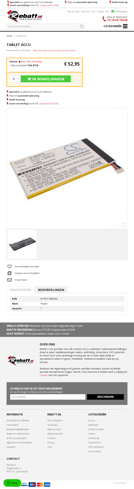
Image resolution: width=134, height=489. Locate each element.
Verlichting (93, 438)
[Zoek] (81, 26)
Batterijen (93, 424)
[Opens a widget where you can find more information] (12, 483)
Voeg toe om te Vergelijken (27, 273)
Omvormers (94, 442)
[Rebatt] (24, 16)
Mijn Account (73, 11)
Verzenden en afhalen (18, 420)
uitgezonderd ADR (49, 5)
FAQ (93, 11)
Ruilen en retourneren (18, 433)
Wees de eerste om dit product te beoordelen (54, 50)
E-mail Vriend (21, 280)
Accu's (91, 420)
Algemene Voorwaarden (19, 442)
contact (44, 375)
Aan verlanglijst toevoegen (27, 266)
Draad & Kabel (96, 429)
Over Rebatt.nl (54, 420)
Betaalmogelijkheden (18, 429)
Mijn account (54, 429)
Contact (100, 11)
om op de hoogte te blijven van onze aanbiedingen (36, 390)
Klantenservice (55, 433)
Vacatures (52, 424)
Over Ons (85, 11)
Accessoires (94, 451)
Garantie (11, 446)
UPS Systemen (96, 446)
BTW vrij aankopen (17, 438)
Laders (91, 433)
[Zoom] (67, 168)
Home (9, 36)
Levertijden (12, 424)
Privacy (51, 442)
